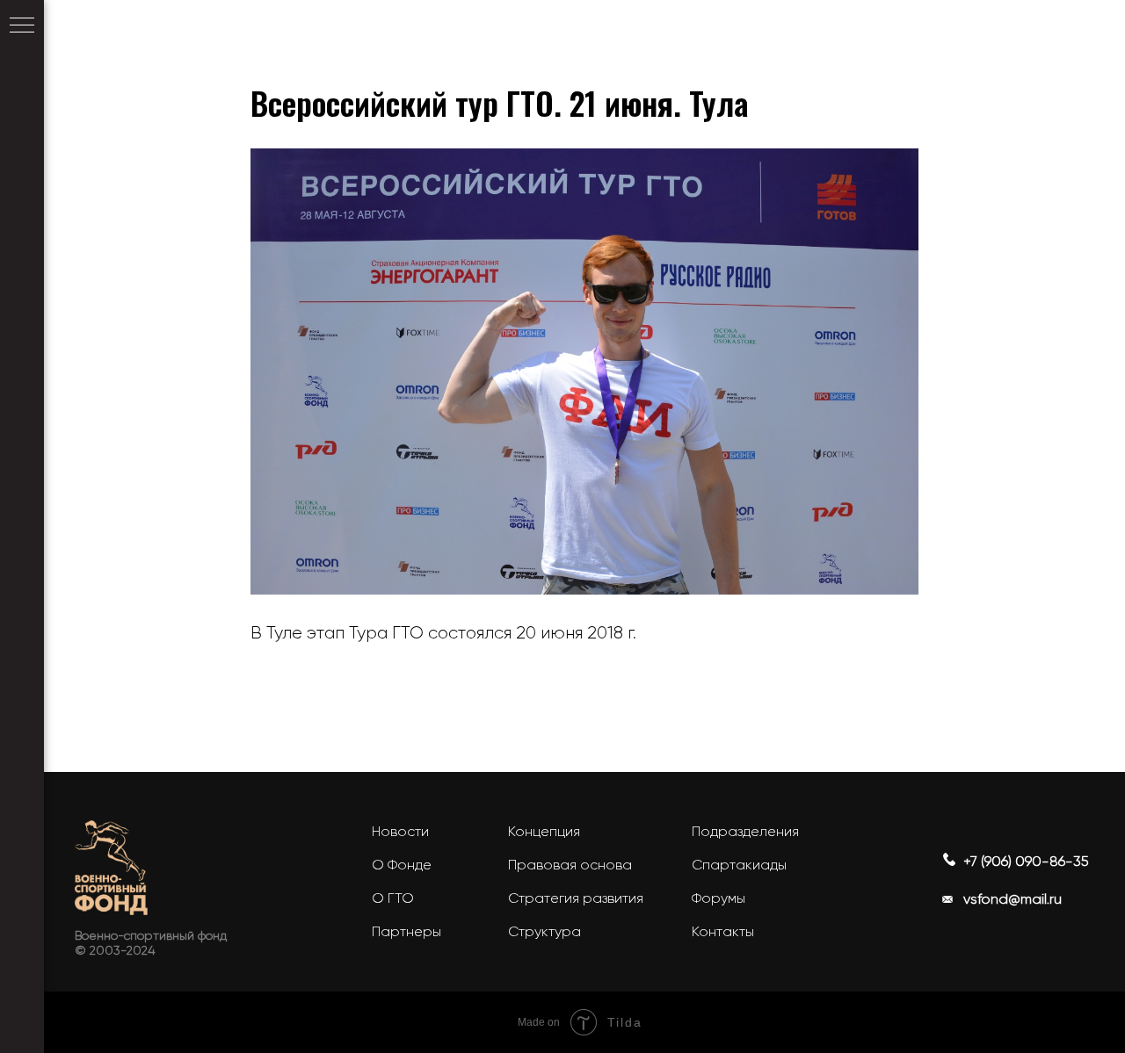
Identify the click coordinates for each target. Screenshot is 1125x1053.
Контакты (723, 931)
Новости (400, 831)
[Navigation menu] (22, 26)
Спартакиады (739, 864)
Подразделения (745, 831)
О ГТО (393, 898)
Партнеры (406, 931)
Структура (544, 931)
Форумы (718, 898)
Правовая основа (570, 864)
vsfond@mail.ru (1012, 899)
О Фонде (402, 864)
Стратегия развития (575, 898)
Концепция (544, 831)
